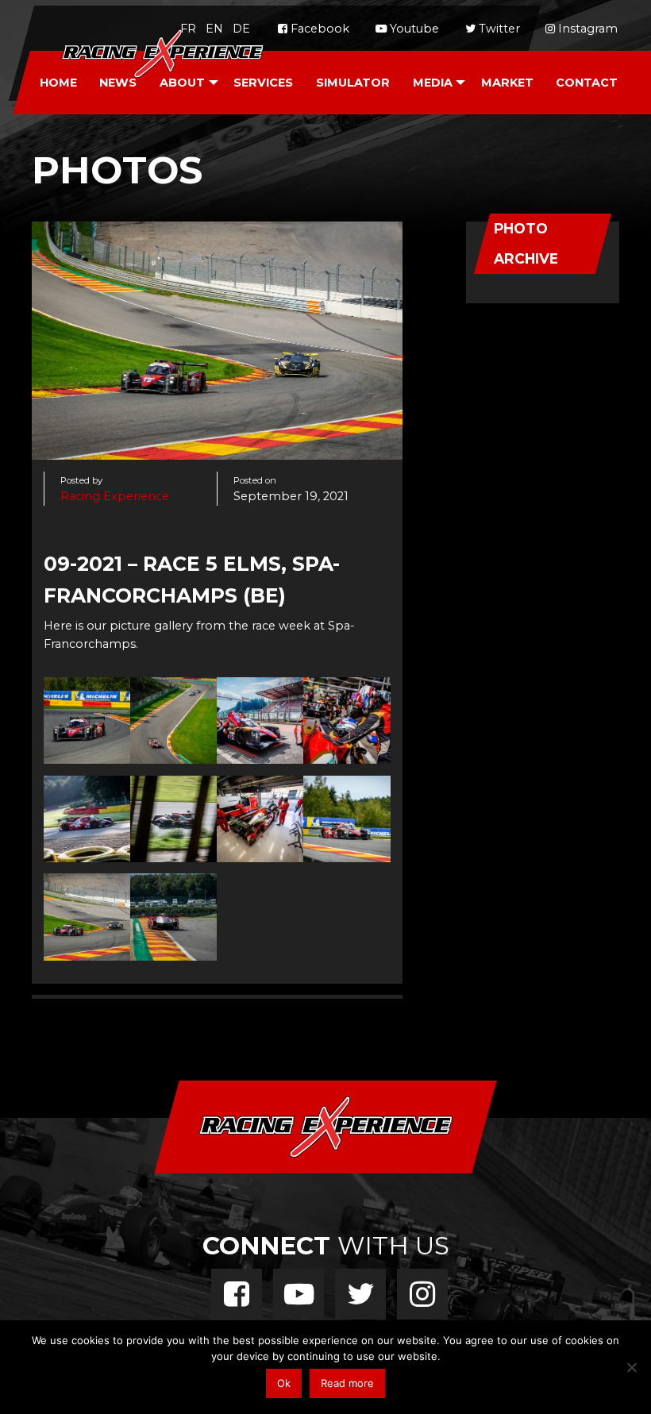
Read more (347, 1383)
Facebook (318, 28)
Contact (587, 82)
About (182, 82)
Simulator (353, 82)
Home (58, 82)
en (214, 28)
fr (188, 28)
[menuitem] (58, 83)
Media (433, 82)
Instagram (586, 28)
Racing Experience (114, 496)
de (241, 28)
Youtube (413, 28)
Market (507, 82)
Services (263, 82)
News (118, 82)
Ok (284, 1383)
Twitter (498, 28)
